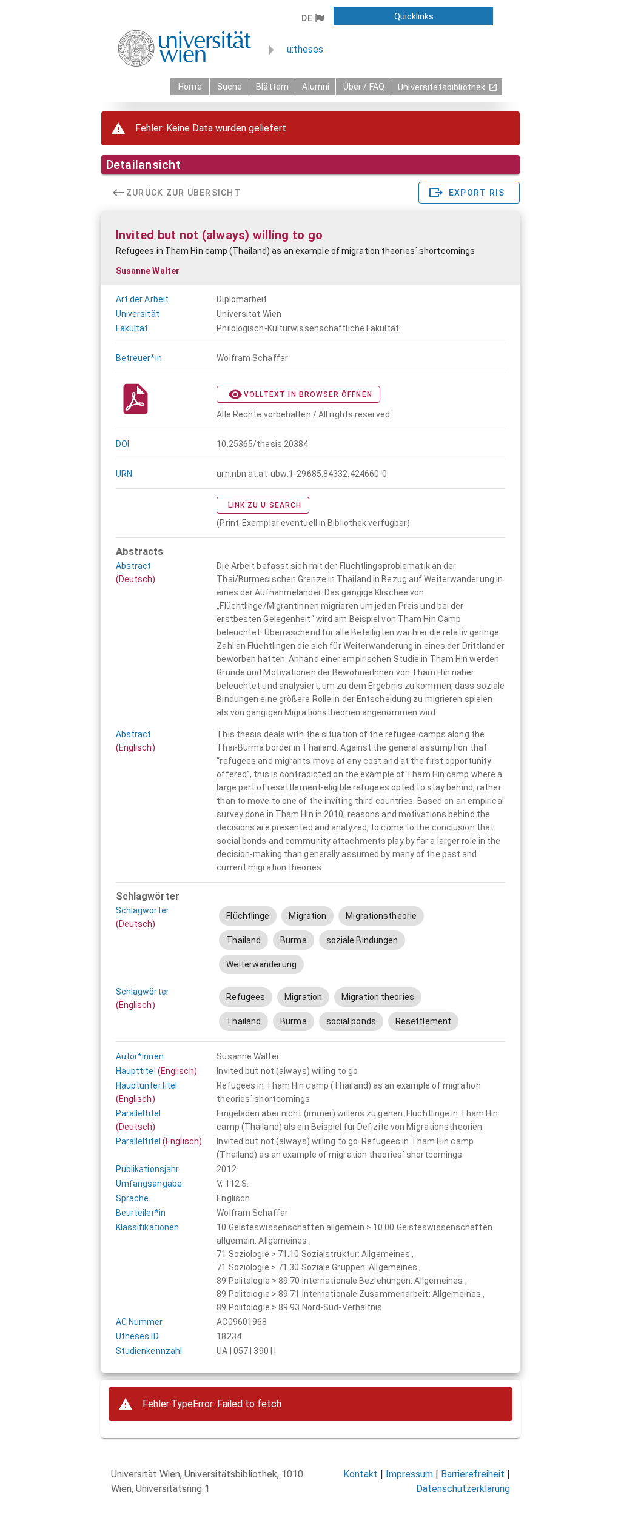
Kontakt (360, 1474)
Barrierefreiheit (473, 1474)
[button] (312, 18)
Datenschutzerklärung (463, 1488)
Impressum (409, 1474)
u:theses (305, 49)
